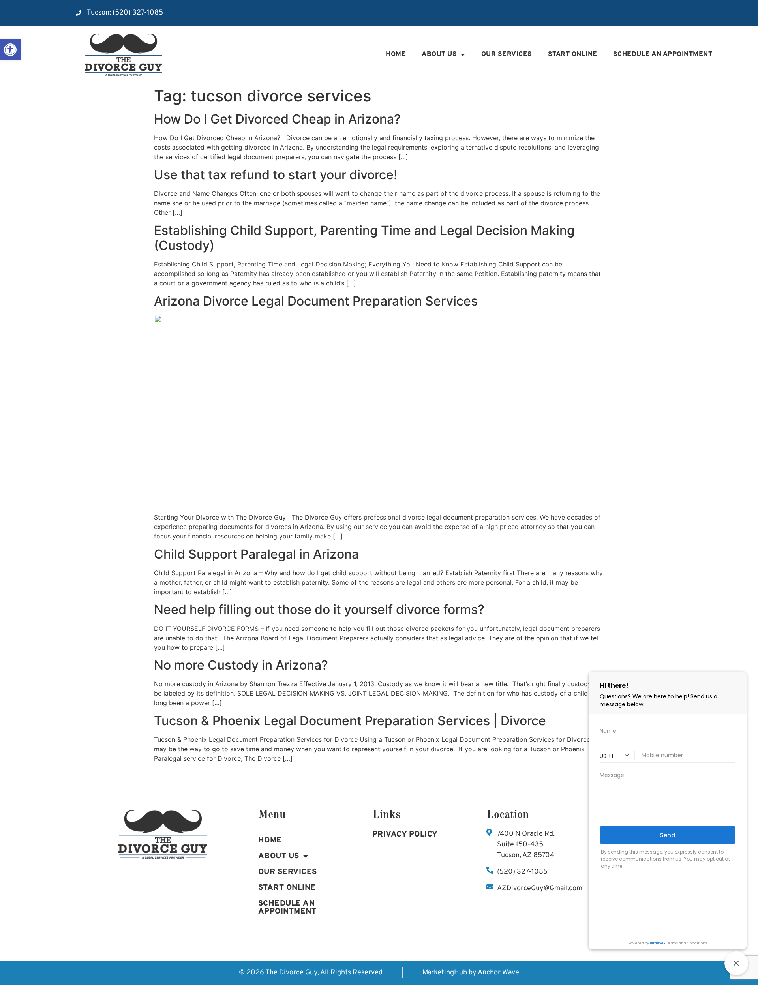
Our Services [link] (506, 54)
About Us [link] (439, 54)
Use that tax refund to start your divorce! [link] (275, 174)
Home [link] (396, 54)
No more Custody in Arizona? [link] (241, 665)
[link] (10, 49)
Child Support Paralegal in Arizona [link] (256, 554)
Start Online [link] (572, 54)
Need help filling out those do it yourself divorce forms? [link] (319, 609)
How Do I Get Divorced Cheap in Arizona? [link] (277, 119)
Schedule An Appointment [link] (287, 908)
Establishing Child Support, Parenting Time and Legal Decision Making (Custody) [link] (364, 238)
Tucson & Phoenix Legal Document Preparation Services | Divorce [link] (350, 720)
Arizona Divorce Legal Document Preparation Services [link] (316, 301)
